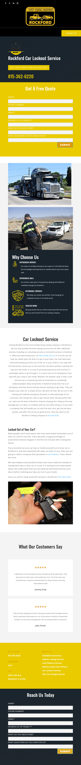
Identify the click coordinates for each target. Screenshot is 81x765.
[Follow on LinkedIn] (13, 3)
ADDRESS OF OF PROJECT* (20, 120)
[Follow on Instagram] (17, 3)
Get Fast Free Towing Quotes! (28, 68)
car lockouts (53, 454)
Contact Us (71, 33)
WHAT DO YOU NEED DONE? (20, 128)
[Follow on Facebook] (5, 3)
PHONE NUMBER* (16, 104)
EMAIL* (11, 112)
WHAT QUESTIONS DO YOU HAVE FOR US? (27, 136)
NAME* (11, 97)
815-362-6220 (53, 415)
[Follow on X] (9, 3)
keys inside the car (47, 355)
